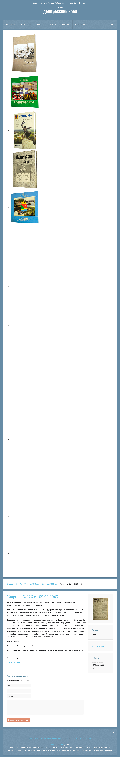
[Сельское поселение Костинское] (24, 325)
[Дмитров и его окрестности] (24, 364)
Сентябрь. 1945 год (49, 584)
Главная (11, 24)
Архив (60, 7)
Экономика (82, 24)
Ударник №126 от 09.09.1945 (32, 596)
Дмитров (16, 662)
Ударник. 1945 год (31, 584)
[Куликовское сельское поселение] (24, 92)
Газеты (9, 662)
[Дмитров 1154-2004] (24, 169)
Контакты (83, 3)
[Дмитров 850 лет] (24, 478)
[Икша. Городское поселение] (24, 207)
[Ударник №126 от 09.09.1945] (101, 609)
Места (41, 24)
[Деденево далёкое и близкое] (24, 53)
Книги (66, 24)
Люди (53, 24)
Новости (27, 24)
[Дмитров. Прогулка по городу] (24, 286)
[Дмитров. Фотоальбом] (24, 517)
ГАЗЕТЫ (19, 584)
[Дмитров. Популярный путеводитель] (24, 248)
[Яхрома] (24, 130)
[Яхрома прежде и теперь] (24, 439)
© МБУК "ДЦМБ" (57, 745)
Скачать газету (98, 646)
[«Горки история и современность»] (24, 553)
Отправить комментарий (18, 720)
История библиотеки (56, 3)
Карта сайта (72, 3)
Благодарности (39, 3)
